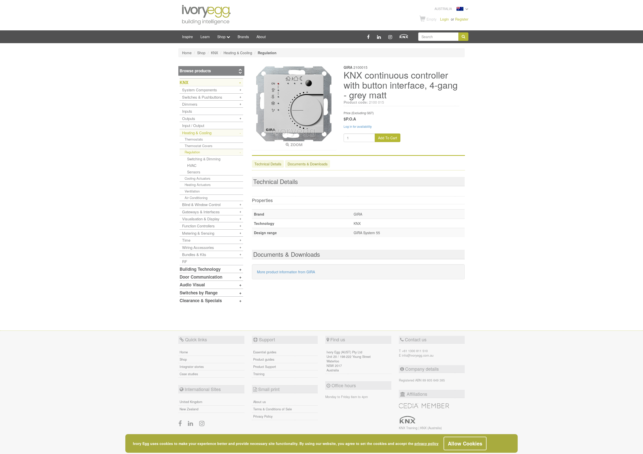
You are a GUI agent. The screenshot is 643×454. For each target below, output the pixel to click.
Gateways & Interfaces (201, 211)
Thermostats (194, 139)
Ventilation (192, 191)
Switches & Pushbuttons (202, 97)
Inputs (187, 111)
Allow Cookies (465, 443)
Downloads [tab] (308, 163)
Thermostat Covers (198, 145)
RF (184, 261)
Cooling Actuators (197, 178)
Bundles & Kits (194, 254)
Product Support (264, 366)
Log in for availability (358, 126)
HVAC (191, 165)
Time (186, 240)
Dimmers (189, 104)
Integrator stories (192, 366)
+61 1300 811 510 (415, 351)
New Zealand (189, 409)
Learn (205, 36)
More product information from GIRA (286, 271)
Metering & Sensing (198, 233)
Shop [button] (222, 36)
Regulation (192, 152)
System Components (199, 89)
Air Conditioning (196, 197)
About (261, 36)
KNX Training (408, 428)
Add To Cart (387, 137)
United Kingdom (191, 402)
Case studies (189, 374)
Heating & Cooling (196, 132)
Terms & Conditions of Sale (272, 409)
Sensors (193, 171)
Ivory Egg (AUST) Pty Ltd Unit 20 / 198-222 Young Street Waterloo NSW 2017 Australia (349, 361)
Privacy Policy (263, 416)
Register (461, 19)
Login (444, 19)
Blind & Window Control (201, 204)
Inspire (187, 36)
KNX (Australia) (431, 428)
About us (259, 402)
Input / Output (193, 125)
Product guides (263, 359)
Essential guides (264, 352)
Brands (243, 36)
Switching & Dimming (204, 158)
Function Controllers (198, 225)
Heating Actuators (198, 184)
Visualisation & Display (201, 218)
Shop (183, 359)
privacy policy (426, 443)
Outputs (188, 118)
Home (184, 352)
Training (258, 374)
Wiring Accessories (198, 247)
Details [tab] (267, 163)
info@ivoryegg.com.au (418, 355)
